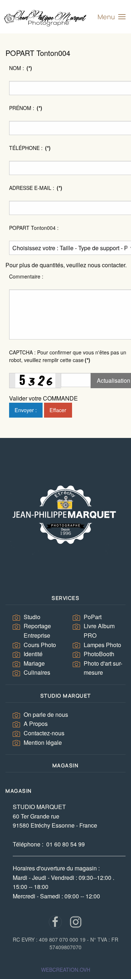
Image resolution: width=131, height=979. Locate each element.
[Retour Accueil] (46, 16)
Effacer (57, 410)
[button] (112, 16)
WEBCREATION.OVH (65, 969)
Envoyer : (26, 410)
